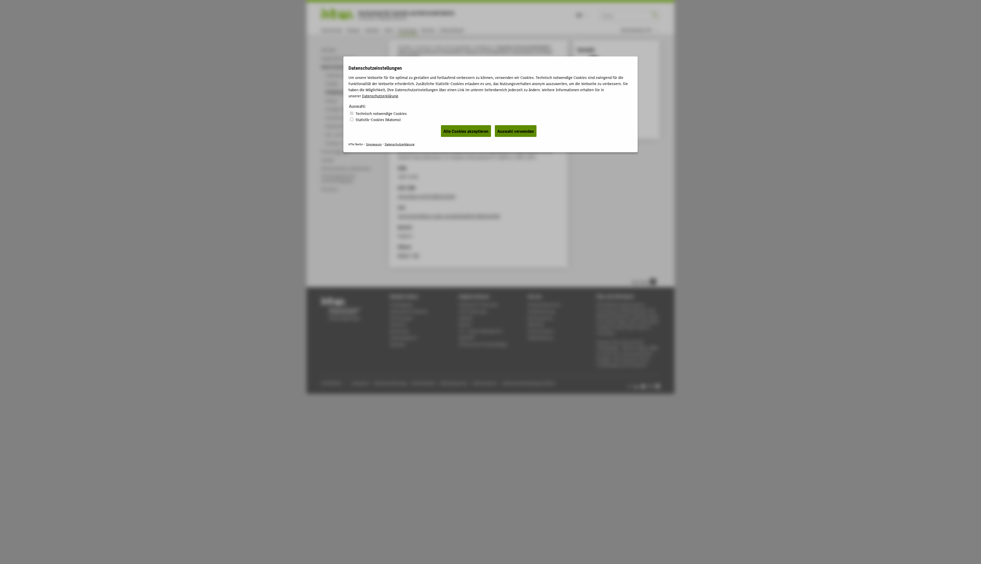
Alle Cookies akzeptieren (465, 131)
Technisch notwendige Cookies (381, 113)
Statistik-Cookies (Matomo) (378, 119)
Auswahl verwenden (515, 131)
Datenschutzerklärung (380, 96)
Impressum (374, 144)
